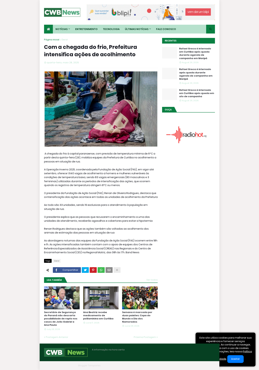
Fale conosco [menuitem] (166, 29)
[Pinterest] (93, 270)
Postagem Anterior (57, 337)
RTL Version (208, 365)
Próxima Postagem (145, 337)
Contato (193, 365)
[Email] (109, 270)
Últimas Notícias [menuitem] (137, 29)
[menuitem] (48, 29)
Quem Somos (176, 365)
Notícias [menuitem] (62, 29)
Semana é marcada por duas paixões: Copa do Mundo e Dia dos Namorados (137, 317)
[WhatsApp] (101, 270)
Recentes (170, 40)
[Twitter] (85, 270)
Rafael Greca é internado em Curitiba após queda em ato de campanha (196, 93)
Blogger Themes (67, 365)
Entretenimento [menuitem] (86, 29)
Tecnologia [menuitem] (111, 29)
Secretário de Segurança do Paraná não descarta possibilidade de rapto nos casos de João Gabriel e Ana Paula (60, 319)
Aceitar (235, 359)
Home (160, 365)
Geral (64, 39)
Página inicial (51, 39)
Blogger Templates (89, 365)
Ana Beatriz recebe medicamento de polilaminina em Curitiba (98, 315)
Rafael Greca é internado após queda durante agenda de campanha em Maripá (195, 74)
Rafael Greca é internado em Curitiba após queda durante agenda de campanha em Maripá (195, 53)
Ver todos (152, 279)
